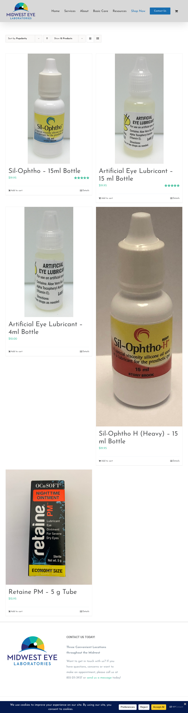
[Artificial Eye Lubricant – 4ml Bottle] (49, 262)
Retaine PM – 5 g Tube (42, 592)
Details (85, 190)
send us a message (99, 677)
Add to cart (16, 190)
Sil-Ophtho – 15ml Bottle (44, 171)
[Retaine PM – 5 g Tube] (49, 527)
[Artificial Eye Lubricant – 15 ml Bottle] (139, 109)
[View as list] (97, 38)
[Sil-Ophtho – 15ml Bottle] (49, 109)
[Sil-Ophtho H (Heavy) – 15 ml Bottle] (139, 316)
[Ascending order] (46, 38)
